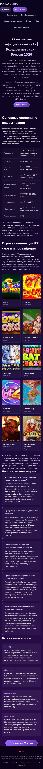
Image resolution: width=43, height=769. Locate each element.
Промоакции (12, 15)
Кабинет (5, 9)
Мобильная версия (21, 27)
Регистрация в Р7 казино (22, 743)
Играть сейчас (21, 105)
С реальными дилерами (13, 21)
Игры (37, 21)
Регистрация (20, 9)
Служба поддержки (28, 15)
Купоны (28, 21)
